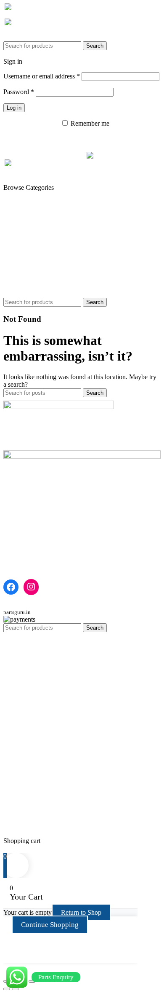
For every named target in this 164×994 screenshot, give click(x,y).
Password (18, 91)
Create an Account (46, 61)
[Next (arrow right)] (15, 989)
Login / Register (24, 833)
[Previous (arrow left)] (6, 989)
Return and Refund (28, 547)
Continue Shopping (50, 925)
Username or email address (41, 76)
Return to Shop (81, 912)
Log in (14, 108)
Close (11, 848)
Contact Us (18, 540)
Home (11, 524)
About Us (16, 532)
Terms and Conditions (32, 555)
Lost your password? (31, 123)
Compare (15, 825)
